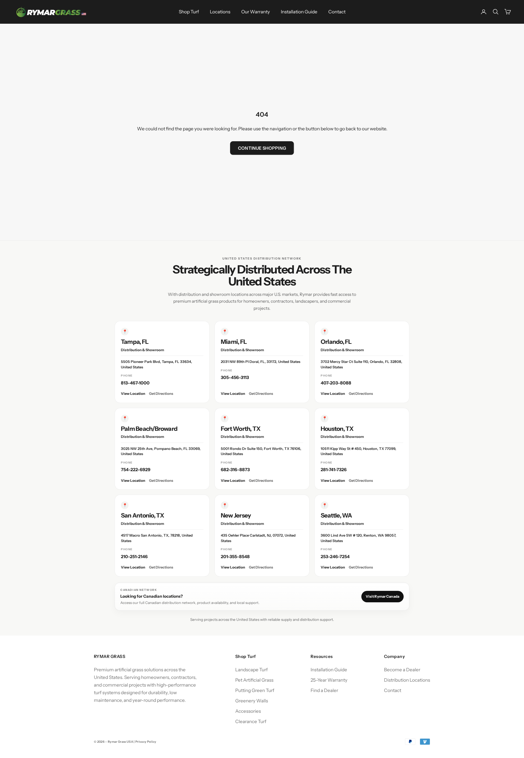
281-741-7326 (334, 469)
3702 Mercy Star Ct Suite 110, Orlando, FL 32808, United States (361, 364)
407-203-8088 (336, 383)
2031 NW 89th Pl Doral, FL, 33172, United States (260, 361)
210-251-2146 (134, 556)
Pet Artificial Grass (254, 680)
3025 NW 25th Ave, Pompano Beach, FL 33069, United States (161, 451)
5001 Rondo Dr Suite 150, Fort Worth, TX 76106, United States (261, 451)
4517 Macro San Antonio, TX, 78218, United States (157, 538)
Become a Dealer (402, 669)
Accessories (248, 711)
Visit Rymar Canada (382, 596)
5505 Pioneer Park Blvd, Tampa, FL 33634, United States (156, 364)
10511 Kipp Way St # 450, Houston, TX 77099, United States (358, 451)
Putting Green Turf (254, 690)
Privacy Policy (145, 742)
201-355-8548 (235, 556)
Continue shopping (262, 148)
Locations (220, 11)
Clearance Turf (250, 721)
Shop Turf (189, 11)
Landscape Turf (251, 669)
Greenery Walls (251, 700)
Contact (337, 11)
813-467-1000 (135, 383)
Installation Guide (299, 11)
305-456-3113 (235, 377)
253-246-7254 (335, 556)
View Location (133, 393)
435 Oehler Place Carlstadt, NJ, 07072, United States (258, 538)
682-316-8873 (235, 469)
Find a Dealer (324, 690)
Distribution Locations (407, 680)
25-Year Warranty (329, 680)
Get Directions (161, 393)
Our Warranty (255, 11)
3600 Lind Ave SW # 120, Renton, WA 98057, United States (358, 538)
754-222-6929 (135, 469)
